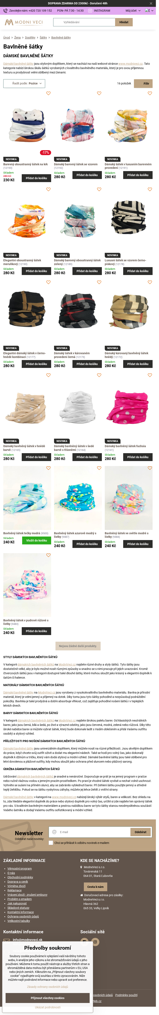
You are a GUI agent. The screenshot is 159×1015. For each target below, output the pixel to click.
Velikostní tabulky (18, 921)
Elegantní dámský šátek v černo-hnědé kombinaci (24, 355)
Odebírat (140, 832)
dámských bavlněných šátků (36, 664)
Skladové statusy (18, 907)
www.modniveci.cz (130, 63)
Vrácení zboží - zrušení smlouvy (27, 894)
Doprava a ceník (17, 881)
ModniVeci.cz (67, 664)
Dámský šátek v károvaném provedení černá (72, 355)
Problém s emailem (19, 899)
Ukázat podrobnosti (47, 1007)
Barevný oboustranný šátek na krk (25, 164)
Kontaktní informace (20, 912)
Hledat (123, 22)
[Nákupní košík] (141, 22)
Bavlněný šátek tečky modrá (21, 533)
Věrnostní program (19, 868)
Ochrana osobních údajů (23, 916)
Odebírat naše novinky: (29, 839)
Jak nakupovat (17, 903)
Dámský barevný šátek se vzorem (76, 164)
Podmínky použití (126, 995)
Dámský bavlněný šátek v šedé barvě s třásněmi (74, 448)
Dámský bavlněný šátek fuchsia (125, 446)
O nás (11, 873)
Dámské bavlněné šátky (18, 63)
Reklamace (14, 890)
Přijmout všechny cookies (47, 998)
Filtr (146, 83)
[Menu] (151, 22)
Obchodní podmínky (20, 877)
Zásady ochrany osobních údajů (47, 986)
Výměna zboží (16, 886)
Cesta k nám (95, 886)
